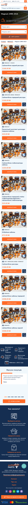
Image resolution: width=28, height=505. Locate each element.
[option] (14, 53)
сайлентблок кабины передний (13, 296)
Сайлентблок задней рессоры (13, 65)
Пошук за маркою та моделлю (15, 497)
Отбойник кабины (8, 232)
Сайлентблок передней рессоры (13, 97)
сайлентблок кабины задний (12, 328)
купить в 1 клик (11, 72)
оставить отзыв (15, 401)
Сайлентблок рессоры (10, 264)
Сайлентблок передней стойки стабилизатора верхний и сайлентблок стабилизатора (13, 198)
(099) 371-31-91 (7, 1)
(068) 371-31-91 (15, 1)
